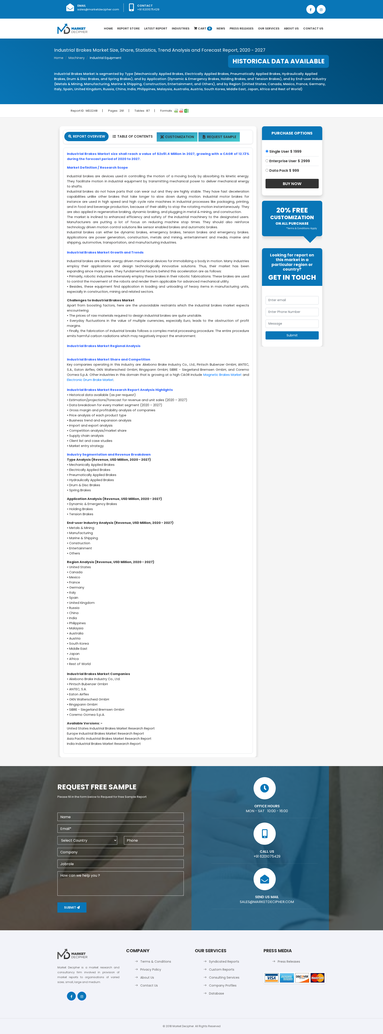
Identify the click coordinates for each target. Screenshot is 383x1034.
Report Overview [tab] (86, 136)
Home (108, 28)
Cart (204, 28)
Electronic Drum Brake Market (90, 380)
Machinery (76, 58)
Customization (177, 137)
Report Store (128, 28)
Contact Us (313, 28)
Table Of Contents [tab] (133, 136)
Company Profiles (222, 985)
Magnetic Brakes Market (222, 375)
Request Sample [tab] (219, 137)
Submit (70, 907)
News (221, 28)
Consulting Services (224, 977)
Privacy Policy (150, 969)
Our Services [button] (268, 28)
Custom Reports (221, 969)
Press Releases (242, 28)
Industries (181, 28)
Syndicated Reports (224, 961)
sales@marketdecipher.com (98, 9)
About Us (291, 28)
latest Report (155, 28)
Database (216, 993)
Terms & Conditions (155, 961)
